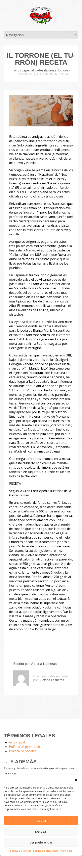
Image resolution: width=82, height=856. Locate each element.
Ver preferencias (41, 842)
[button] (76, 780)
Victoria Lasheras (44, 664)
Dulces (63, 70)
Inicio (15, 70)
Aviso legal (66, 850)
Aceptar (41, 820)
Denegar (41, 831)
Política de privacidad (45, 850)
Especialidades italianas (38, 70)
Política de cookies (20, 850)
